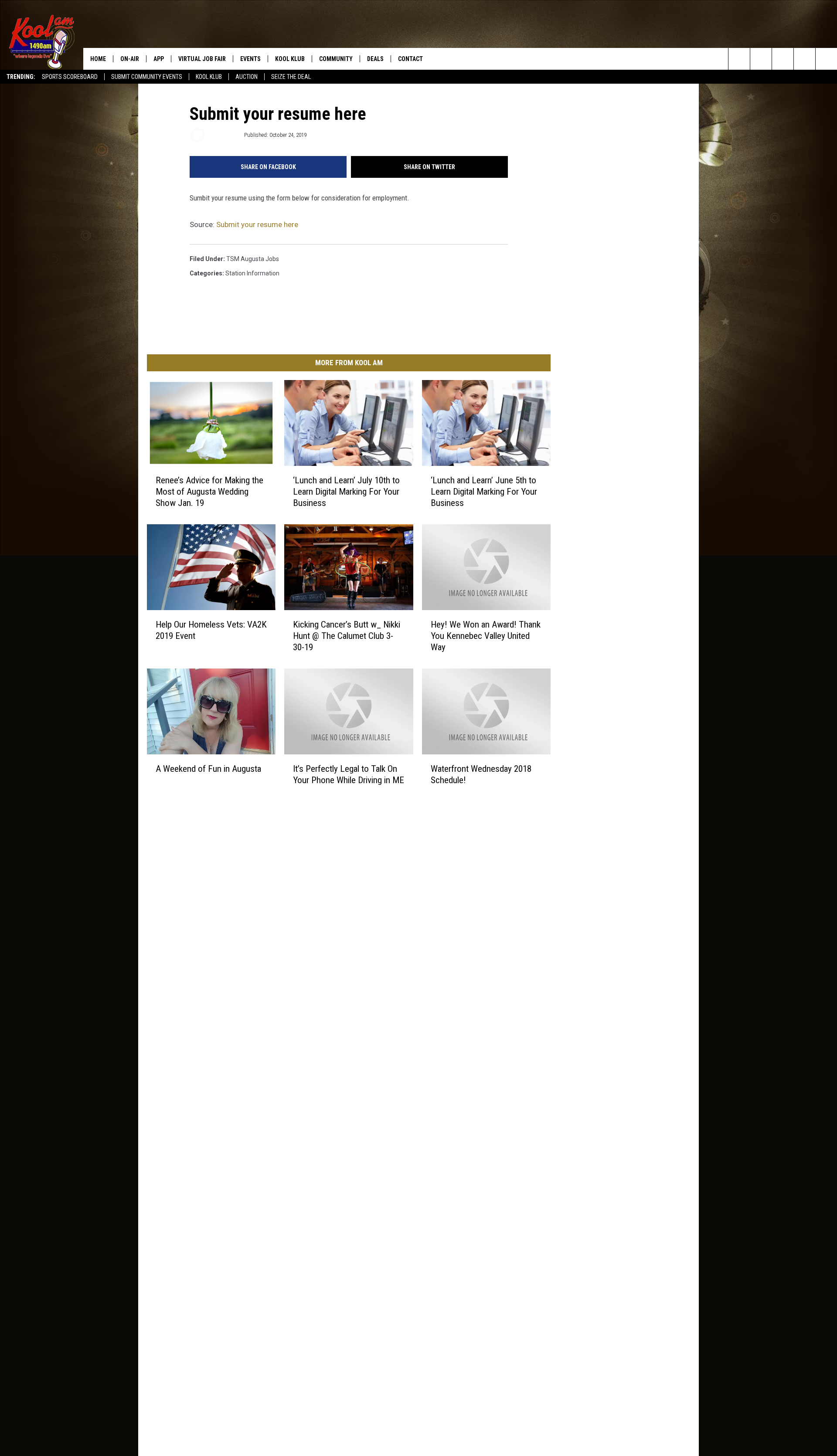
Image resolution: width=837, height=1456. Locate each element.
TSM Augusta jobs (252, 258)
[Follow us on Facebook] (782, 59)
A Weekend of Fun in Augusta (208, 769)
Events (250, 58)
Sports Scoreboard (70, 76)
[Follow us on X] (804, 59)
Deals (375, 58)
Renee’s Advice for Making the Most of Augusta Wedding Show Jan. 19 (209, 491)
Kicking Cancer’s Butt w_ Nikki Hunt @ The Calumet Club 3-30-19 (346, 635)
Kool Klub (209, 76)
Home (98, 58)
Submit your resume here (257, 224)
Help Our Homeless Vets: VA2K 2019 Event (211, 630)
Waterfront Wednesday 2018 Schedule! (481, 774)
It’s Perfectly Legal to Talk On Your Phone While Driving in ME (348, 774)
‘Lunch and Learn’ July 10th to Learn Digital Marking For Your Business (346, 491)
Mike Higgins (223, 135)
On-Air (129, 58)
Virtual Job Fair (202, 58)
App (158, 58)
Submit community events (146, 76)
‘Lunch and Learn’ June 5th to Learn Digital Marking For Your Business (484, 491)
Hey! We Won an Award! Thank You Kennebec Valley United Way (486, 635)
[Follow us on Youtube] (826, 59)
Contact (410, 58)
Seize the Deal (291, 76)
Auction (246, 76)
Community (336, 58)
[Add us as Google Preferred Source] (761, 59)
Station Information (252, 273)
